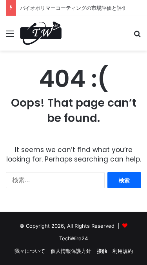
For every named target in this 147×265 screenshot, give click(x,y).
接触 (102, 251)
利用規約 (123, 251)
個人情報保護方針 (71, 251)
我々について (30, 251)
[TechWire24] (41, 33)
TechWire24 (73, 238)
